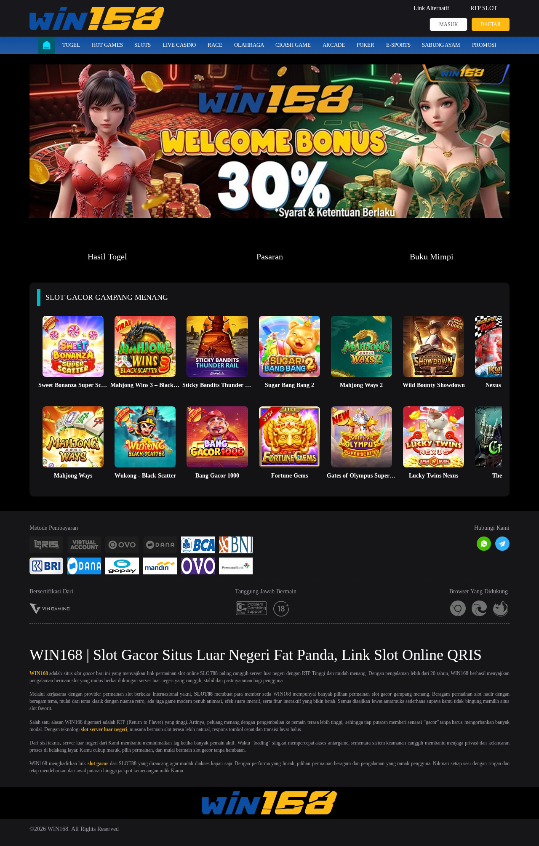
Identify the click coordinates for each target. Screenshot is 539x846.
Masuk (448, 24)
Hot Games (107, 45)
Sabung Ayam (441, 45)
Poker (365, 45)
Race (215, 45)
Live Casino (179, 45)
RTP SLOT (483, 8)
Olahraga (249, 45)
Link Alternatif (431, 8)
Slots (142, 45)
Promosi (484, 45)
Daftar (490, 24)
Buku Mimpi (432, 256)
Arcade (334, 45)
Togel (71, 45)
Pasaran (269, 256)
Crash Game (293, 45)
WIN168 (38, 673)
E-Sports (398, 45)
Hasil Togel (107, 256)
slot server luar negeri (104, 729)
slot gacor (98, 763)
